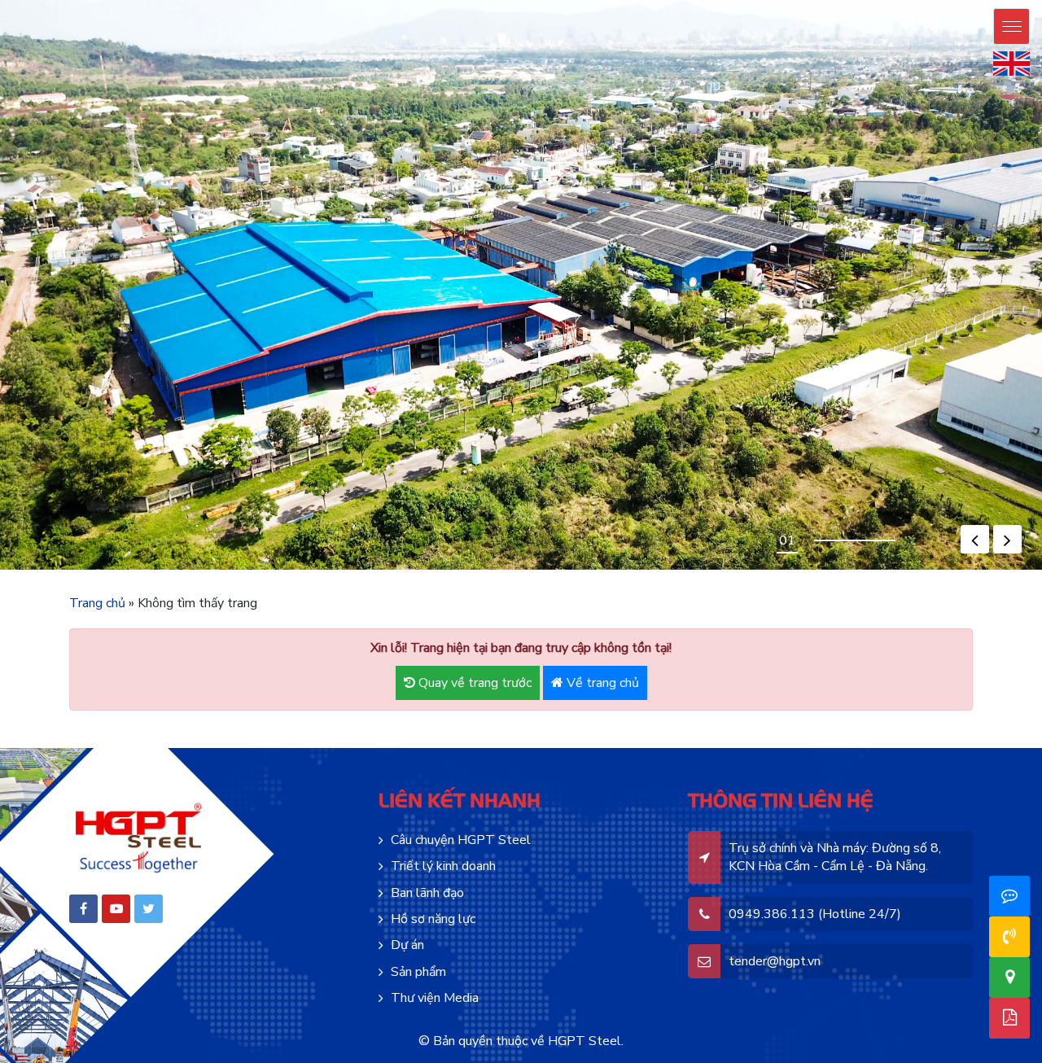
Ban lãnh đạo (427, 893)
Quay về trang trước (473, 683)
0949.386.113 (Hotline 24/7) (815, 914)
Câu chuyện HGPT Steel (461, 840)
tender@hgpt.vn (775, 961)
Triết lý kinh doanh (443, 866)
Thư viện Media (435, 998)
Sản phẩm (418, 972)
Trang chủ (97, 603)
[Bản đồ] (1009, 977)
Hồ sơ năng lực (433, 919)
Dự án (407, 945)
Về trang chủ (601, 683)
